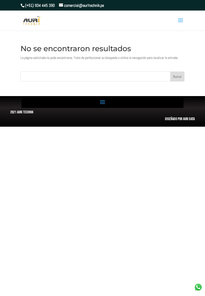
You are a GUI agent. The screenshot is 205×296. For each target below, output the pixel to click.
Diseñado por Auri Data (180, 119)
